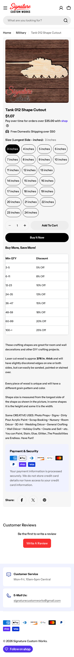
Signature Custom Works (30, 641)
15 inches (30, 180)
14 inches (13, 180)
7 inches (12, 159)
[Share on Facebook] (21, 500)
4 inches (28, 149)
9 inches (44, 159)
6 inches (60, 149)
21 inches (31, 202)
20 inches (13, 202)
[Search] (65, 20)
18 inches (30, 191)
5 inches (44, 149)
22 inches (48, 202)
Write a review (37, 543)
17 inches (13, 191)
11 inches (13, 170)
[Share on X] (33, 500)
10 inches (61, 159)
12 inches (29, 170)
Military (21, 32)
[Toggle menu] (5, 8)
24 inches (30, 212)
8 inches (28, 159)
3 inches (12, 149)
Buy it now (37, 237)
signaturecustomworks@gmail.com (37, 600)
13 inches (46, 170)
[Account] (61, 8)
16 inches (47, 180)
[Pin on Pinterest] (44, 500)
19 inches (47, 191)
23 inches (13, 212)
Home (7, 32)
